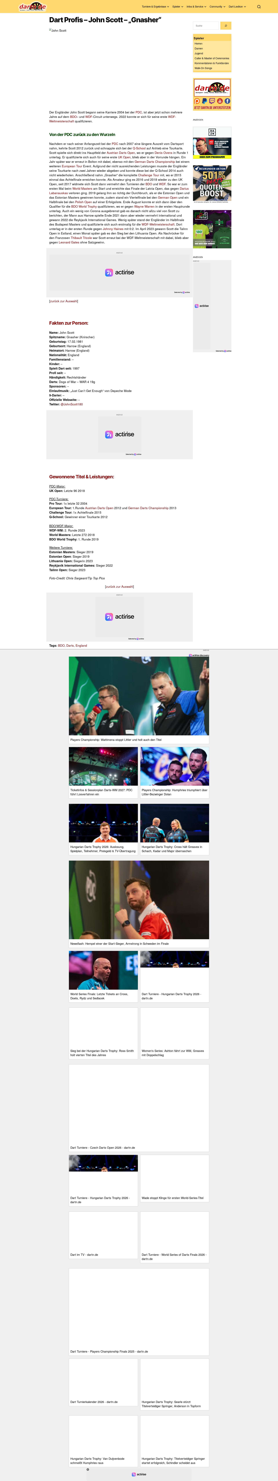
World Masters (82, 188)
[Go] (225, 26)
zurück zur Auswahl (63, 301)
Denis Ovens (163, 152)
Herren (198, 43)
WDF (88, 116)
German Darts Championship (155, 161)
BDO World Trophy (84, 206)
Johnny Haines (113, 229)
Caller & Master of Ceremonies (212, 58)
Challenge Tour (148, 175)
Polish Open (83, 202)
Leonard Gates (69, 242)
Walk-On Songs (203, 68)
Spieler (176, 6)
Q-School (139, 148)
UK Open (124, 157)
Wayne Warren (144, 206)
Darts (70, 645)
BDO (73, 116)
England (81, 645)
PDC (139, 112)
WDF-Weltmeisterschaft (158, 224)
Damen (199, 48)
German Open (168, 197)
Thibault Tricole (81, 237)
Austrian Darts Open (121, 152)
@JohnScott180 (72, 404)
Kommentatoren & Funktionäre (212, 63)
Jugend (199, 53)
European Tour (72, 166)
